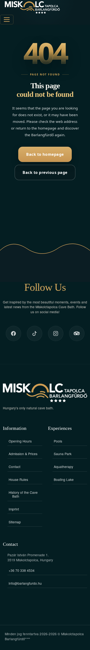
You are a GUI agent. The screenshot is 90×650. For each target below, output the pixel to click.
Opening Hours (20, 441)
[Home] (32, 7)
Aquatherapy (63, 466)
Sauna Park (63, 453)
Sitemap (15, 522)
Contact (14, 466)
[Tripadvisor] (76, 333)
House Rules (18, 479)
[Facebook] (13, 333)
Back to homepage (45, 154)
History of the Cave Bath (23, 494)
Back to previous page (45, 172)
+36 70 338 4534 (22, 570)
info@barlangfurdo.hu (25, 583)
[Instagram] (55, 333)
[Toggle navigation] (6, 19)
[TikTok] (34, 333)
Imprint (14, 509)
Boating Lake (64, 479)
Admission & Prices (23, 453)
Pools (58, 441)
